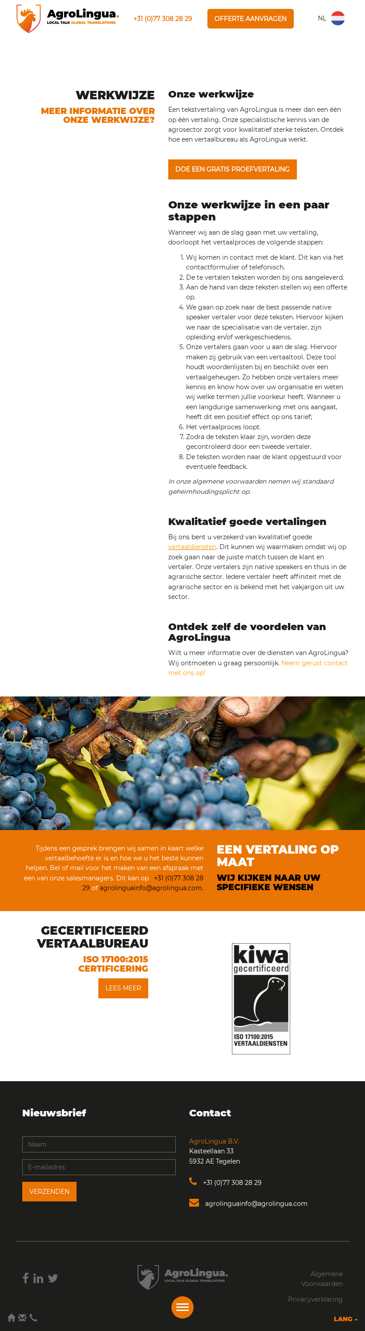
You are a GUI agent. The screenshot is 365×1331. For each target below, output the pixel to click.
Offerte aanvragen (251, 19)
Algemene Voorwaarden (322, 1279)
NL (322, 18)
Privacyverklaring (315, 1299)
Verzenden (49, 1192)
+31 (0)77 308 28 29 (163, 19)
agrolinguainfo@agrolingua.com (255, 1204)
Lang (344, 1319)
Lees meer (123, 988)
